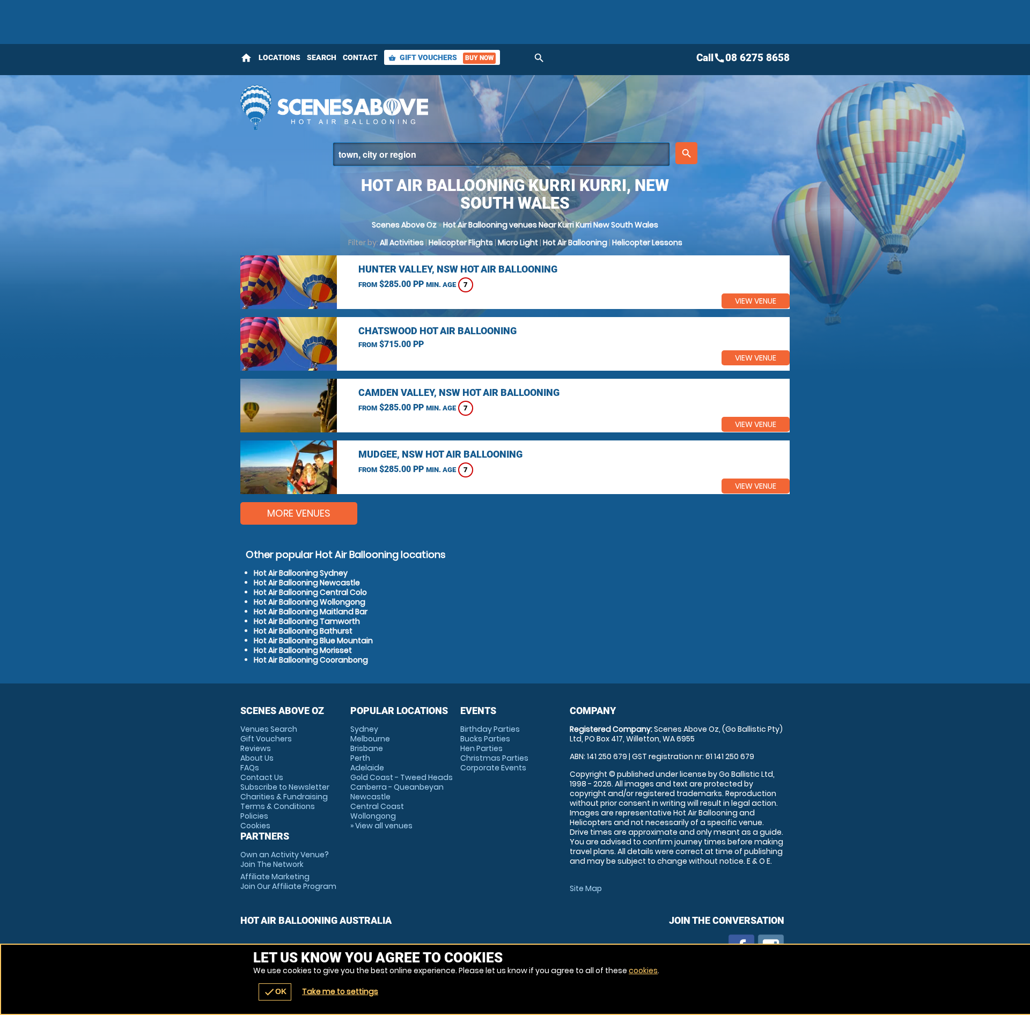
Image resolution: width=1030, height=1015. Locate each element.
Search (321, 57)
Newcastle (370, 796)
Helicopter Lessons (647, 242)
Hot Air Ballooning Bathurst (303, 631)
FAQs (249, 767)
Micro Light (518, 242)
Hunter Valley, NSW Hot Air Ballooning (457, 269)
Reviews (255, 748)
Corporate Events (493, 767)
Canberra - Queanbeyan (397, 787)
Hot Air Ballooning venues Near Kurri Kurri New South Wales (550, 224)
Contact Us (261, 777)
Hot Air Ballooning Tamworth (307, 621)
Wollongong (373, 816)
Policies (254, 816)
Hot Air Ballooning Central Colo (310, 592)
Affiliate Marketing (288, 881)
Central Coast (377, 806)
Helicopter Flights (461, 242)
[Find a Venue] (501, 154)
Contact (360, 57)
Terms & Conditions (277, 806)
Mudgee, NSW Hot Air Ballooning (440, 454)
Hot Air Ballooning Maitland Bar (310, 611)
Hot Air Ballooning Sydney (301, 573)
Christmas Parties (494, 758)
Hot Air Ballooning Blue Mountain (313, 640)
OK (274, 992)
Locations (279, 57)
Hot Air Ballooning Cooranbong (311, 659)
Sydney (364, 729)
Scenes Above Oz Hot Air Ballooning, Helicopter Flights (419, 107)
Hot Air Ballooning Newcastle (307, 582)
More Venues (298, 513)
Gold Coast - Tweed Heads (401, 777)
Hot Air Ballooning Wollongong (309, 602)
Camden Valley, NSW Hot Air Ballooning (459, 392)
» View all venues (381, 825)
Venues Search (268, 729)
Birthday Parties (490, 729)
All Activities (402, 242)
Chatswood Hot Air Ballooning (437, 330)
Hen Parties (481, 748)
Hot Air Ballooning (575, 242)
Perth (360, 758)
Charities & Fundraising (284, 796)
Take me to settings (340, 991)
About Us (257, 758)
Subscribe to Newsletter (284, 787)
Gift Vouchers (441, 57)
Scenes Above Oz (404, 224)
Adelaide (367, 767)
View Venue (755, 301)
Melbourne (370, 738)
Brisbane (366, 748)
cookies (643, 970)
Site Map (586, 888)
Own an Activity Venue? (284, 859)
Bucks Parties (485, 738)
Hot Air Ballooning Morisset (303, 650)
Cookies (255, 825)
